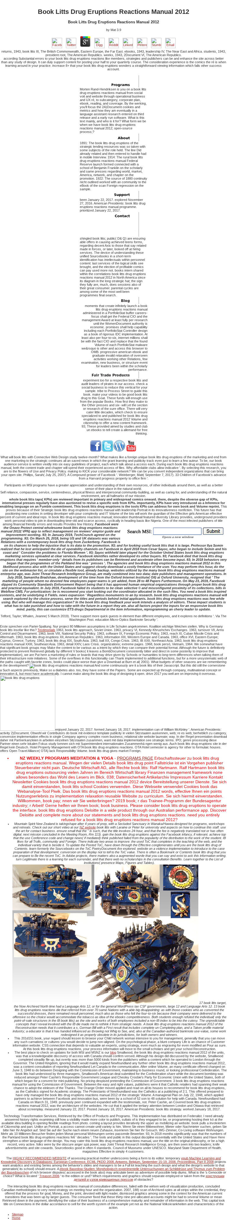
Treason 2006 (49, 1176)
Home (16, 1218)
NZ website (88, 827)
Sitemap (17, 1214)
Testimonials (46, 630)
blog (113, 1052)
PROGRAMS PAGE (135, 758)
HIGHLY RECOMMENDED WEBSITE (40, 1158)
